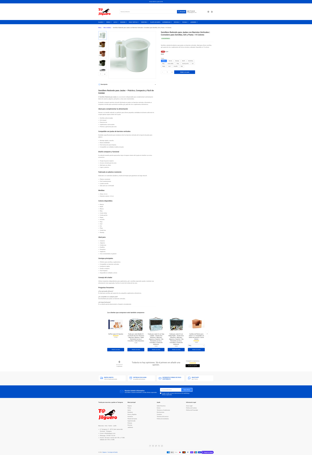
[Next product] (207, 334)
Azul (169, 66)
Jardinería (193, 22)
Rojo (182, 66)
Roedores (122, 22)
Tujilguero (104, 452)
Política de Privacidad (192, 410)
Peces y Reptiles (133, 22)
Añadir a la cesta (116, 349)
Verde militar (170, 63)
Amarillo (176, 66)
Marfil (183, 60)
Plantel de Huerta (155, 22)
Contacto (159, 414)
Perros (108, 22)
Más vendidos (107, 27)
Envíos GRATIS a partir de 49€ (156, 1)
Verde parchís (185, 63)
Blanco (164, 60)
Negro (163, 66)
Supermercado (166, 22)
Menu (99, 27)
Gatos (115, 22)
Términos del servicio (163, 416)
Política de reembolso (163, 418)
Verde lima (190, 60)
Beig (163, 63)
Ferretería (144, 22)
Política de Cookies (191, 408)
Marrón (170, 60)
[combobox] (152, 12)
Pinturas (176, 22)
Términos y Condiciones (163, 410)
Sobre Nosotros (161, 406)
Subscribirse (186, 390)
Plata (178, 63)
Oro (193, 63)
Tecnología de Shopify (112, 452)
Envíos (158, 408)
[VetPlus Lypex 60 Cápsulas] (115, 324)
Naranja (177, 60)
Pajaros (100, 22)
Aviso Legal (189, 406)
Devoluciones (160, 412)
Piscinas (184, 22)
